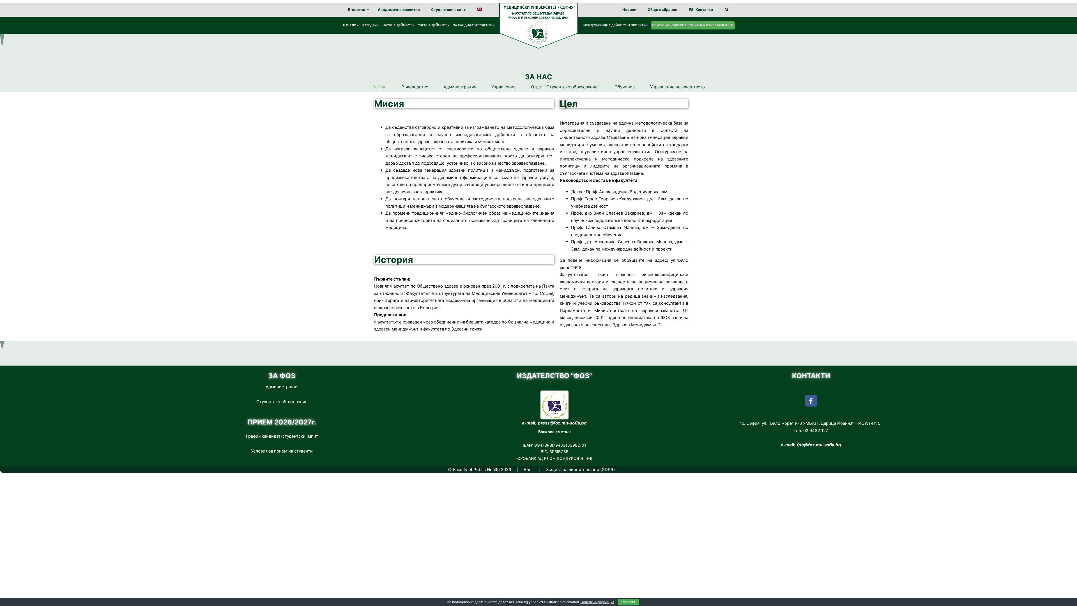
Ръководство (414, 86)
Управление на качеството (677, 86)
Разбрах (628, 602)
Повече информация (598, 602)
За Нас (379, 86)
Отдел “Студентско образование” (565, 86)
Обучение (625, 86)
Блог (528, 469)
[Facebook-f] (811, 401)
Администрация (459, 86)
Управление (503, 86)
